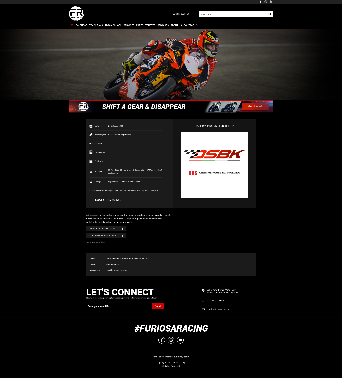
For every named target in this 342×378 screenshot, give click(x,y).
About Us (176, 25)
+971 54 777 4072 (215, 301)
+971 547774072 (113, 264)
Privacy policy (182, 357)
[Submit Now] (270, 13)
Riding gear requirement (102, 229)
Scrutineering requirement (103, 236)
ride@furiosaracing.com (116, 270)
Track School (113, 25)
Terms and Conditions (163, 357)
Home (72, 25)
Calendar (81, 25)
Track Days (96, 25)
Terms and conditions (95, 242)
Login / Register (181, 14)
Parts (139, 25)
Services (129, 25)
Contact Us (191, 25)
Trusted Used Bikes (157, 25)
